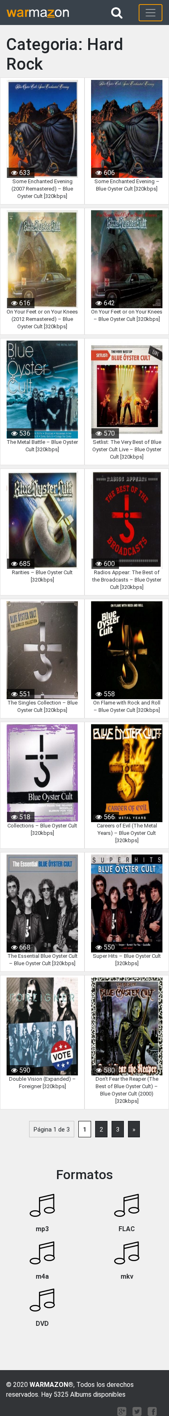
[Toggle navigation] (150, 12)
